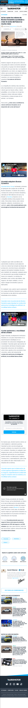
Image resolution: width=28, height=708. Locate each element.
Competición (10, 11)
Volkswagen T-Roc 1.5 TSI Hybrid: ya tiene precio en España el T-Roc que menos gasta (12, 57)
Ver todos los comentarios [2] (14, 590)
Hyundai (9, 197)
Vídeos (5, 542)
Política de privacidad (21, 694)
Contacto (4, 694)
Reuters (16, 507)
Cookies (15, 694)
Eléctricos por (9, 4)
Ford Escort (20, 6)
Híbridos (14, 607)
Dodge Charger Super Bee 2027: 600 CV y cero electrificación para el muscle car (13, 53)
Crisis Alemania (13, 6)
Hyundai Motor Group (7, 186)
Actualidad (3, 11)
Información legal (10, 694)
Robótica (16, 538)
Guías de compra (23, 11)
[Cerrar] (25, 32)
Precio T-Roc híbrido (5, 6)
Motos (14, 658)
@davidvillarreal (13, 26)
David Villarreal (6, 26)
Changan (26, 6)
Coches (16, 11)
